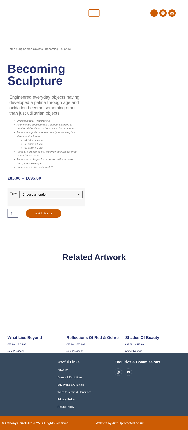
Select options (16, 350)
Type (13, 193)
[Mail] (128, 372)
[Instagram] (163, 13)
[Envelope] (172, 13)
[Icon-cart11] (154, 13)
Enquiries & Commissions (137, 362)
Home (11, 49)
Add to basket (43, 213)
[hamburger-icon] (94, 13)
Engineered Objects (30, 49)
